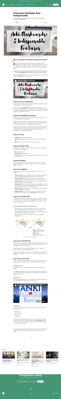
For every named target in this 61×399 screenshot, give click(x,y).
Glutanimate (20, 321)
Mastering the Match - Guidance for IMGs (17, 4)
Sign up (30, 393)
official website (20, 267)
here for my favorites (37, 201)
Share (46, 22)
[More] (37, 4)
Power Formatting (18, 214)
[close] (60, 1)
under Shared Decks (37, 124)
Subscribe (56, 4)
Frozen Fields (17, 211)
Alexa (17, 21)
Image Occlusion (18, 208)
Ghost (57, 393)
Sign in (51, 4)
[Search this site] (48, 4)
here (32, 319)
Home (7, 4)
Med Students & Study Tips (30, 4)
